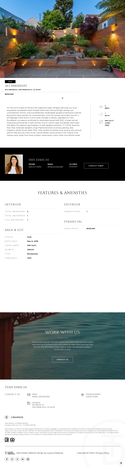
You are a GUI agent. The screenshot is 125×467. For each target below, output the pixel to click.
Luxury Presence (55, 453)
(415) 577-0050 (35, 167)
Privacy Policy (102, 453)
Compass (53, 429)
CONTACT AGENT (96, 166)
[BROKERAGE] (28, 459)
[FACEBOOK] (7, 459)
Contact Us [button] (62, 359)
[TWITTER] (17, 459)
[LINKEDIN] (23, 459)
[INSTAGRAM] (12, 459)
